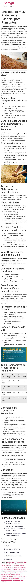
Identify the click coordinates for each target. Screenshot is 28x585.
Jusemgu (7, 3)
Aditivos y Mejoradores (12, 552)
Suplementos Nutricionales (13, 555)
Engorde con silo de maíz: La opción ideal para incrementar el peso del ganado (15, 528)
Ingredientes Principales (13, 549)
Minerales (9, 559)
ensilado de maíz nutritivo (11, 571)
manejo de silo (13, 576)
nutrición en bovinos (6, 578)
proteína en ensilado (6, 580)
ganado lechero (10, 574)
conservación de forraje (12, 567)
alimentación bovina (13, 562)
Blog (7, 545)
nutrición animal (21, 576)
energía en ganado (12, 569)
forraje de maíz (12, 573)
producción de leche (18, 578)
